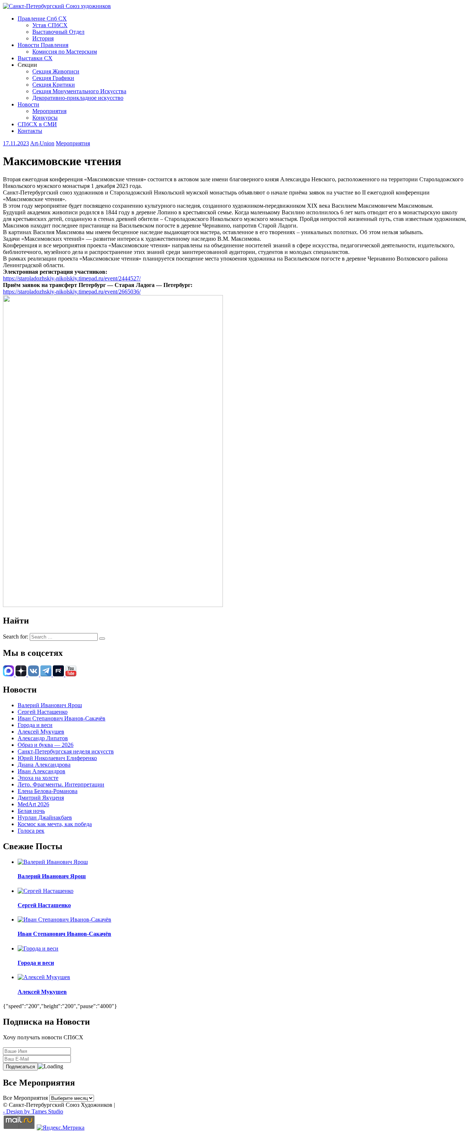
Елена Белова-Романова (47, 791)
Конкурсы (45, 118)
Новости (28, 104)
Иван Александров (41, 771)
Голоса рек (31, 831)
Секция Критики (53, 84)
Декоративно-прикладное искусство (77, 98)
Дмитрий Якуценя (41, 798)
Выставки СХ (35, 58)
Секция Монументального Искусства (79, 91)
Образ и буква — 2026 (45, 745)
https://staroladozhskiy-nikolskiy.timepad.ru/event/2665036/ (72, 291)
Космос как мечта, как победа (55, 824)
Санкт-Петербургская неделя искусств (66, 751)
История (43, 38)
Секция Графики (53, 78)
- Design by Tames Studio (33, 1111)
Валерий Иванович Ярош (50, 705)
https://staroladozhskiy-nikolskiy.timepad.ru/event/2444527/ (72, 278)
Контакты (30, 131)
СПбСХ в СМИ (37, 124)
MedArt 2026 (33, 804)
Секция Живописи (55, 71)
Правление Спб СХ (42, 18)
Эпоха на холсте (38, 778)
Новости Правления (43, 45)
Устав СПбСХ (50, 25)
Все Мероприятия (25, 1098)
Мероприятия (49, 111)
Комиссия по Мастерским (64, 51)
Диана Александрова (44, 765)
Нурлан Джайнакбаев (45, 817)
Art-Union (42, 143)
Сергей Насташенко (43, 712)
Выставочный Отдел (58, 32)
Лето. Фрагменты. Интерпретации (61, 784)
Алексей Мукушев (41, 731)
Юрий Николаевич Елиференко (57, 758)
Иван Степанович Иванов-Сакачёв (61, 718)
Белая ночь (31, 811)
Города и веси (35, 725)
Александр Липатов (43, 738)
